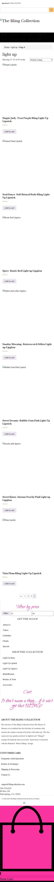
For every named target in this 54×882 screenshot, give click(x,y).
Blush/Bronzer (8, 674)
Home (4, 35)
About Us (41, 35)
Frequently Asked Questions (12, 758)
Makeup (14, 35)
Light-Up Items (9, 657)
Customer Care (17, 40)
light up (14, 47)
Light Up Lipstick (10, 663)
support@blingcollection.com (13, 784)
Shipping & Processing (10, 769)
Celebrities (7, 635)
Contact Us (5, 774)
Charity (6, 641)
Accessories (27, 35)
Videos (5, 630)
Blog (3, 40)
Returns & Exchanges (9, 764)
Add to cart (9, 131)
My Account (34, 40)
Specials (6, 646)
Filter (6, 613)
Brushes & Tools (9, 679)
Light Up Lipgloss (10, 668)
